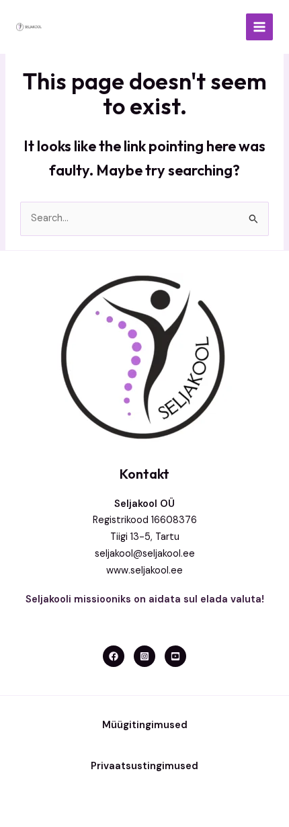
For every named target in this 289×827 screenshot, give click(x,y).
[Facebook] (113, 656)
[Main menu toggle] (259, 26)
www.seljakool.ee (144, 570)
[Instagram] (144, 656)
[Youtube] (175, 656)
